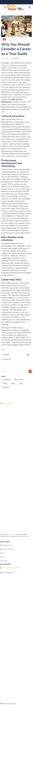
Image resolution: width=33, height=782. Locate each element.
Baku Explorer (10, 534)
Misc (4, 39)
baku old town (19, 379)
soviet (21, 383)
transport (6, 387)
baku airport (6, 379)
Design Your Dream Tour (6, 549)
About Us (2, 553)
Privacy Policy (3, 561)
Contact (2, 557)
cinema (5, 383)
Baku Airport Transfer (6, 545)
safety (13, 383)
